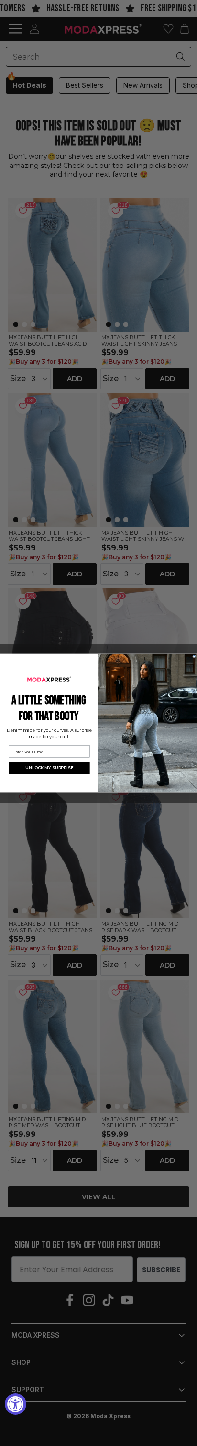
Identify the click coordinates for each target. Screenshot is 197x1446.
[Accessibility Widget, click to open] (15, 1404)
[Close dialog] (194, 656)
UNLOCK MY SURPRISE (49, 767)
